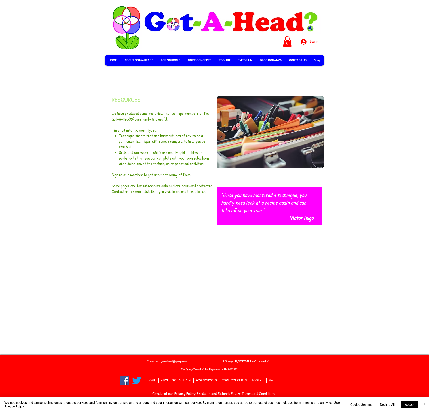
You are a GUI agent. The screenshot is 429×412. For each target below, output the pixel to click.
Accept (409, 404)
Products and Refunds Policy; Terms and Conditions (236, 393)
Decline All (387, 404)
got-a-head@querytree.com (176, 361)
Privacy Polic (183, 393)
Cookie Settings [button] (361, 404)
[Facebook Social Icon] (124, 380)
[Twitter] (136, 380)
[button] (287, 41)
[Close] (423, 404)
